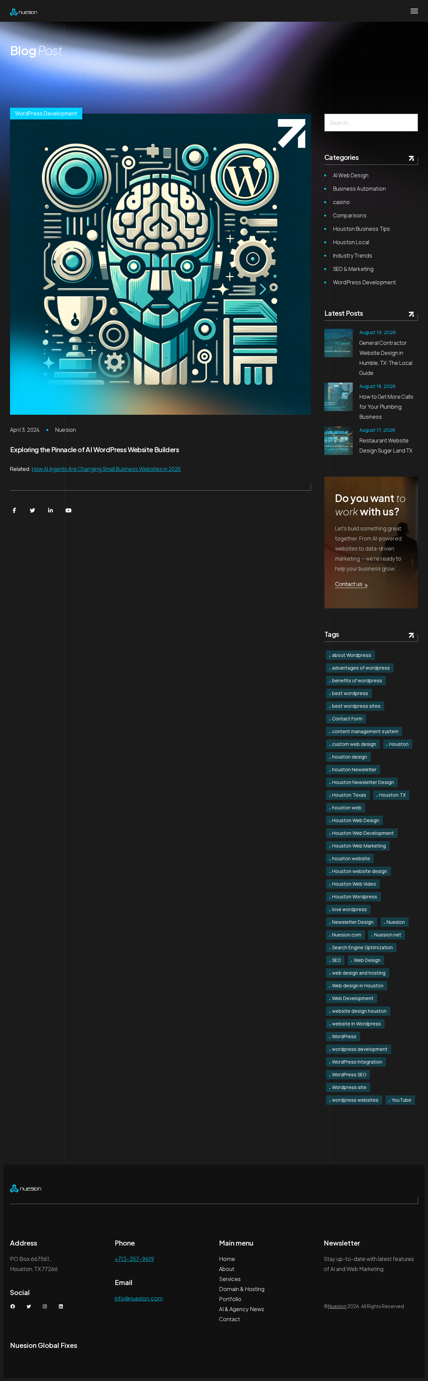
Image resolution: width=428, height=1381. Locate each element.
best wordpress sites (356, 706)
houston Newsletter (354, 769)
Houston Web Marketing (359, 846)
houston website (351, 858)
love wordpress (349, 909)
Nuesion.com (346, 934)
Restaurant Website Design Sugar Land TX (385, 445)
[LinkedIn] (50, 510)
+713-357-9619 (134, 1258)
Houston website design (359, 871)
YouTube (401, 1100)
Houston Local (351, 242)
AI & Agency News (241, 1308)
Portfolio (230, 1298)
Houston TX (392, 795)
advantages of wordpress (361, 668)
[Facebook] (14, 510)
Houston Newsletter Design (363, 782)
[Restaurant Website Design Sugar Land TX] (338, 440)
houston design (349, 757)
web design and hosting (359, 973)
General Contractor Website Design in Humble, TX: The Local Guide (385, 358)
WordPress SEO (349, 1074)
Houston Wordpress (354, 896)
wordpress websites (355, 1100)
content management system (365, 731)
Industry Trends (352, 255)
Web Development (352, 998)
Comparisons (349, 215)
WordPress (344, 1036)
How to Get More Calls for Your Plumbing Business (386, 406)
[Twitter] (32, 510)
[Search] (410, 122)
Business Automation (359, 188)
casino (341, 202)
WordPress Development (46, 113)
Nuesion (65, 429)
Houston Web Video (354, 884)
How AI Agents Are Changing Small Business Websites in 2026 (106, 469)
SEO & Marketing (353, 269)
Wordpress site (349, 1087)
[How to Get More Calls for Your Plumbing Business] (338, 397)
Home (227, 1258)
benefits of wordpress (357, 680)
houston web (346, 807)
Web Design (367, 960)
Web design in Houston (358, 985)
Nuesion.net (387, 934)
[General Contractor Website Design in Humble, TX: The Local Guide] (338, 343)
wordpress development (360, 1049)
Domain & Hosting (241, 1288)
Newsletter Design (352, 922)
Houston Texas (349, 795)
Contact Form (347, 718)
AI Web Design (350, 175)
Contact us (348, 584)
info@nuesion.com (139, 1298)
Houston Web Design (355, 820)
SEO (336, 960)
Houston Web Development (363, 833)
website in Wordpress (356, 1023)
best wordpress (350, 693)
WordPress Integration (357, 1062)
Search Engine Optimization (362, 947)
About (226, 1268)
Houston (399, 744)
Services (230, 1278)
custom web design (354, 744)
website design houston (359, 1011)
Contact (229, 1318)
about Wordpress (351, 655)
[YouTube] (68, 510)
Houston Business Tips (361, 228)
